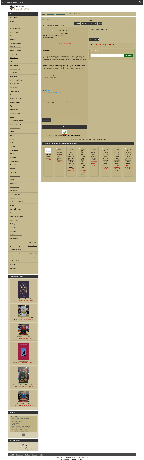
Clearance (13, 268)
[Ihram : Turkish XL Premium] (59, 151)
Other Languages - (15, 113)
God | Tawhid (13, 17)
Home (16, 2)
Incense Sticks (33, 257)
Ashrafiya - (13, 135)
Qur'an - (12, 21)
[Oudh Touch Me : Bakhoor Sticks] (117, 152)
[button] (140, 2)
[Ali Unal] (23, 425)
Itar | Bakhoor (50, 14)
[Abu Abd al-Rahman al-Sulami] (23, 418)
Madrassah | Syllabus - (16, 216)
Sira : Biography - (15, 28)
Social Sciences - (15, 176)
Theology (12, 36)
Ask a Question (94, 39)
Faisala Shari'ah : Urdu (23, 336)
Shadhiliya (13, 157)
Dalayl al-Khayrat (15, 69)
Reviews (27, 455)
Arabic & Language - (16, 98)
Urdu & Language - (15, 102)
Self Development (15, 128)
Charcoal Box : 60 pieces (48, 156)
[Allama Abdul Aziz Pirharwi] (23, 429)
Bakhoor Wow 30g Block (105, 159)
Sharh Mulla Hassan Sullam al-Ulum (23, 385)
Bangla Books (14, 109)
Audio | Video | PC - (15, 220)
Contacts (34, 455)
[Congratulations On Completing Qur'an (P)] (71, 153)
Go (23, 435)
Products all (19, 455)
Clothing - (13, 224)
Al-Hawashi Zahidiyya (23, 403)
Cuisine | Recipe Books (16, 201)
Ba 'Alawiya (13, 139)
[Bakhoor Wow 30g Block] (105, 152)
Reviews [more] (15, 440)
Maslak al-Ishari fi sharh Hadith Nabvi (23, 318)
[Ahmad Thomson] (23, 420)
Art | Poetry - (13, 190)
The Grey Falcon (23, 361)
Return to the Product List (89, 23)
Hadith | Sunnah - (15, 25)
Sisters (12, 205)
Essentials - (13, 231)
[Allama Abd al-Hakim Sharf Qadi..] (23, 428)
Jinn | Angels (13, 87)
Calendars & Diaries (15, 194)
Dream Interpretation (16, 198)
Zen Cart (86, 457)
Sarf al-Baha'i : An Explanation (23, 299)
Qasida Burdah (14, 72)
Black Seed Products (16, 235)
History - (12, 179)
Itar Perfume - (33, 242)
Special (12, 455)
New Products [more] (16, 276)
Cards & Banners (14, 260)
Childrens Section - (15, 213)
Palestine (12, 168)
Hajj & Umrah (13, 54)
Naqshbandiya (14, 150)
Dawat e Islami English (16, 120)
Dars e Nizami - (14, 95)
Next (100, 23)
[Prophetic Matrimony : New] (128, 152)
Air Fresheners (33, 253)
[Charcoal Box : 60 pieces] (48, 150)
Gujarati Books (14, 106)
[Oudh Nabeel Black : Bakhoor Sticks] (82, 153)
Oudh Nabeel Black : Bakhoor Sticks (82, 163)
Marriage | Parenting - (16, 209)
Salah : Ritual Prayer (15, 47)
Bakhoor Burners (60, 14)
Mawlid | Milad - (14, 65)
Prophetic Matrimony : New (128, 159)
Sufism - (12, 131)
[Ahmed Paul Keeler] (23, 421)
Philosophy (13, 39)
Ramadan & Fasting (15, 50)
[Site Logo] (30, 7)
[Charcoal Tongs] (94, 151)
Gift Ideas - (13, 264)
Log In (23, 2)
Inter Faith (13, 172)
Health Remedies (14, 187)
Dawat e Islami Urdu (15, 124)
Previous (77, 23)
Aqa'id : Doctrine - (15, 32)
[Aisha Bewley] (23, 423)
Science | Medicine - (15, 183)
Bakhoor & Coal (32, 246)
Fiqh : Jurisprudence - (16, 43)
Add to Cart (128, 55)
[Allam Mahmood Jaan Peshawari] (23, 426)
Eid (11, 61)
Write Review (46, 120)
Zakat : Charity (14, 58)
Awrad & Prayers (14, 76)
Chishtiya (12, 142)
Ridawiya (12, 154)
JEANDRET (80, 459)
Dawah (12, 117)
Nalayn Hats (13, 227)
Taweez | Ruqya (14, 91)
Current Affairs (14, 165)
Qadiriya (12, 146)
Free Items (13, 272)
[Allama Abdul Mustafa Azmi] (23, 431)
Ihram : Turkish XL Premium (59, 158)
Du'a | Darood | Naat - (16, 80)
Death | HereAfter (15, 83)
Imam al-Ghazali (14, 161)
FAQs (41, 455)
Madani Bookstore (71, 457)
